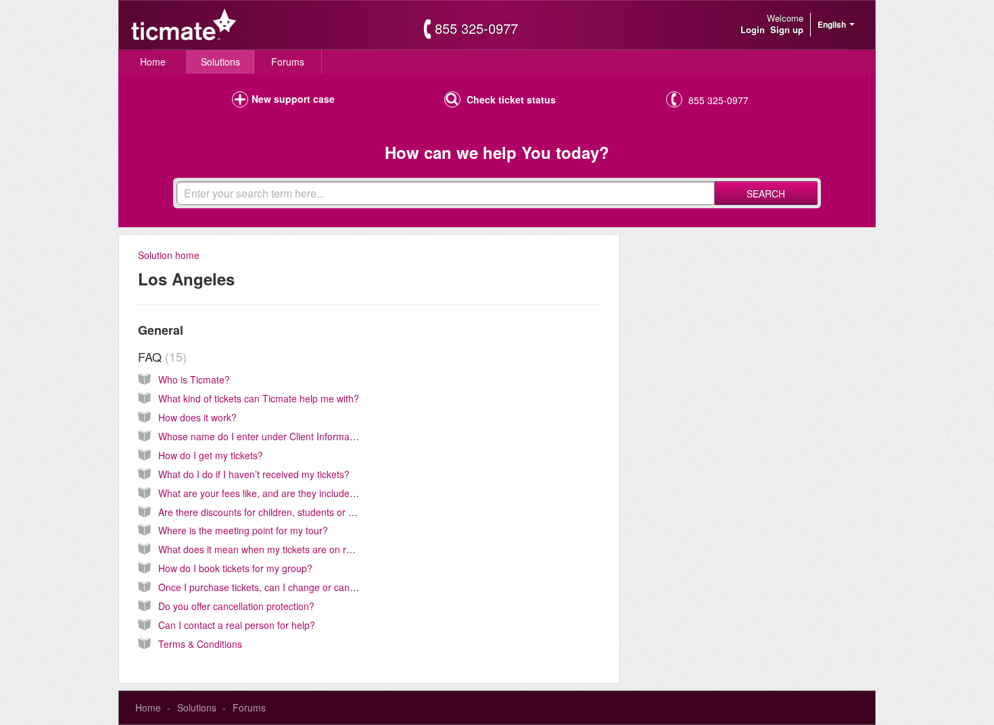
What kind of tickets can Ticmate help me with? (258, 398)
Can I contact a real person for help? (236, 625)
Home (153, 61)
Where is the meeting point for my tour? (243, 530)
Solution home (168, 255)
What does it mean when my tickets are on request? (269, 549)
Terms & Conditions (200, 644)
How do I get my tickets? (210, 455)
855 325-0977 (476, 28)
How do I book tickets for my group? (235, 568)
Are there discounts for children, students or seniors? (271, 512)
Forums (287, 61)
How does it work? (197, 417)
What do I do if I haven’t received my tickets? (254, 474)
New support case (293, 99)
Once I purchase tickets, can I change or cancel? (262, 587)
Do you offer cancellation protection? (236, 606)
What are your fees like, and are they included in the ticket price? (296, 493)
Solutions (220, 61)
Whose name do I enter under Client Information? (264, 436)
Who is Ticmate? (194, 379)
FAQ (160, 356)
